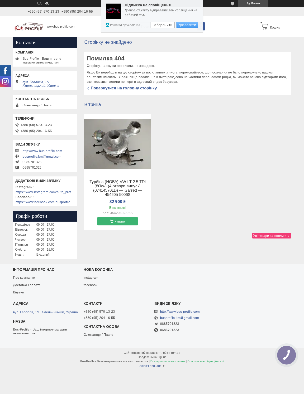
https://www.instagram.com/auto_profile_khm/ (45, 192)
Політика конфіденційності (205, 361)
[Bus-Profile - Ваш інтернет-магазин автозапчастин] (28, 26)
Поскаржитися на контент (167, 361)
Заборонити (162, 25)
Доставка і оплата (27, 285)
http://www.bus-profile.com (42, 151)
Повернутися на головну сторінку (124, 88)
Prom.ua (174, 353)
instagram (91, 277)
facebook (90, 285)
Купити (119, 221)
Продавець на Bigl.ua (152, 357)
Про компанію (24, 277)
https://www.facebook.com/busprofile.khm (45, 202)
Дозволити (187, 25)
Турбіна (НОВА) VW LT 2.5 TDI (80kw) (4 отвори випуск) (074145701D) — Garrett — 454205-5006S (118, 188)
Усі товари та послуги (269, 236)
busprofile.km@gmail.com (42, 156)
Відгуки (18, 292)
